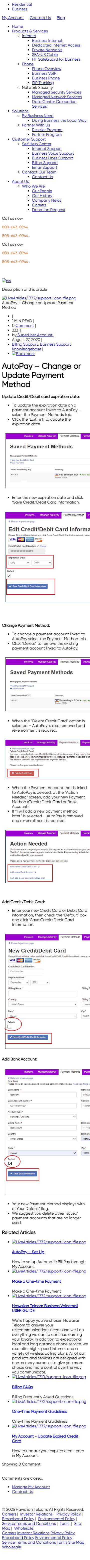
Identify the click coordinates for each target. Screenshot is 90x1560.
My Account (13, 17)
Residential (22, 4)
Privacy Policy (68, 1514)
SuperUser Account (35, 335)
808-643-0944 (15, 227)
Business (19, 9)
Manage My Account (31, 1487)
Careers (9, 1514)
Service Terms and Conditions (29, 1523)
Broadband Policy (18, 1518)
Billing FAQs (22, 1387)
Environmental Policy (56, 1518)
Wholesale (23, 1528)
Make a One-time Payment (36, 1281)
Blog (61, 17)
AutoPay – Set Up (28, 1251)
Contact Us (40, 17)
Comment (25, 325)
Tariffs (65, 1523)
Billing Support (25, 344)
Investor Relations (36, 1514)
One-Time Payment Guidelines (39, 1411)
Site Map (76, 1542)
